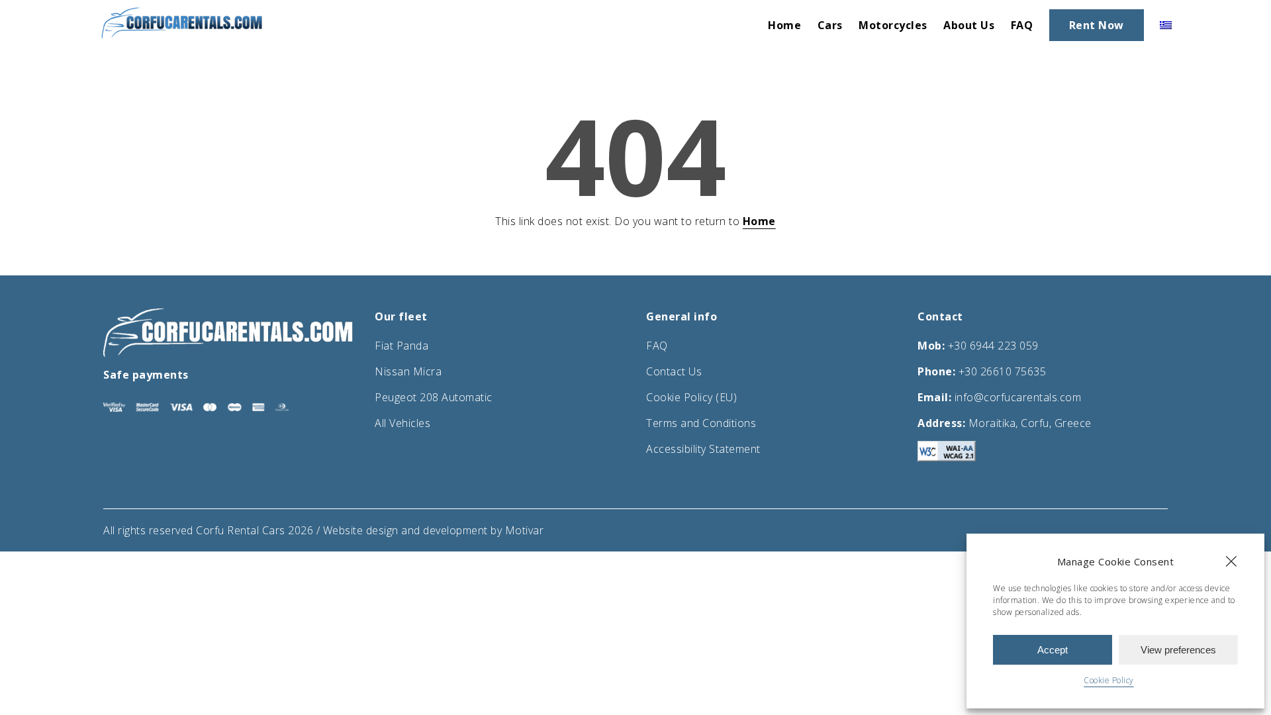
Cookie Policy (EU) (691, 397)
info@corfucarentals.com (1018, 397)
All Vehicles (402, 423)
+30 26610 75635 (1003, 371)
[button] (1231, 561)
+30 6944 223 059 (993, 345)
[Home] (182, 35)
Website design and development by (414, 530)
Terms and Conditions (701, 423)
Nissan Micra (408, 371)
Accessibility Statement (703, 449)
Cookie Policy (1109, 680)
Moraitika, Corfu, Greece (1030, 423)
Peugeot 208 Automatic (434, 397)
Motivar (524, 530)
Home (759, 221)
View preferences (1178, 649)
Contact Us (674, 371)
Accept (1052, 649)
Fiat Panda (401, 345)
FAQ (657, 345)
